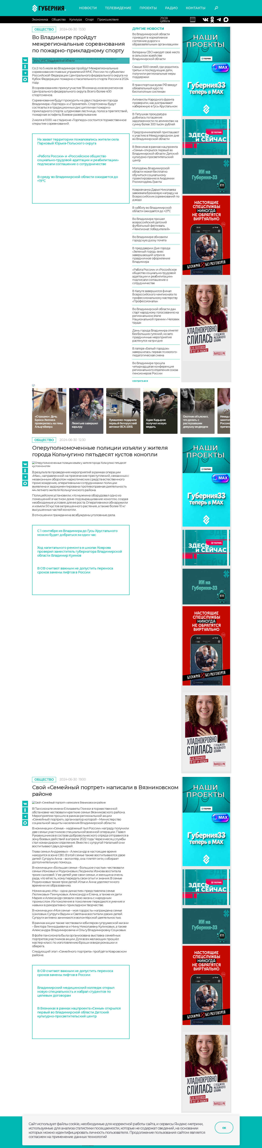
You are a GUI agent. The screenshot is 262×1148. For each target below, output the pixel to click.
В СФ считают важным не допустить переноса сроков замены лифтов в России (75, 570)
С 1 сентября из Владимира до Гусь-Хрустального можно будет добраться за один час (77, 533)
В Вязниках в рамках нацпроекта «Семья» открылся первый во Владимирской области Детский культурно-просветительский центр (155, 153)
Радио (171, 8)
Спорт (89, 19)
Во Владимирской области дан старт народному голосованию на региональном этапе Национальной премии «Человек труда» (155, 315)
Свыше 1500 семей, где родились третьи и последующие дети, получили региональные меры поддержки (155, 72)
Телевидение (118, 8)
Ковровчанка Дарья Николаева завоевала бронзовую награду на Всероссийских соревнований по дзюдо (155, 195)
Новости (88, 8)
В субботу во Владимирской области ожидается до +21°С (151, 209)
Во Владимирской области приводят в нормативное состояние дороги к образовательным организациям (155, 39)
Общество (59, 19)
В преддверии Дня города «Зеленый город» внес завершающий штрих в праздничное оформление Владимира (151, 255)
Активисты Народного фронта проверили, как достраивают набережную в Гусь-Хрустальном (154, 103)
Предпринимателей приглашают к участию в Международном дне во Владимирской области (155, 135)
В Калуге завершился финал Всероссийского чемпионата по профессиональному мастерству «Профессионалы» (155, 296)
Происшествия (107, 19)
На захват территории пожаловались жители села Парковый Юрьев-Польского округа (78, 141)
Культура (75, 19)
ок (224, 1128)
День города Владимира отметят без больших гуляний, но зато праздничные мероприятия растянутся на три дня (155, 335)
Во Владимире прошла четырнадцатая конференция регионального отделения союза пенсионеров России (155, 368)
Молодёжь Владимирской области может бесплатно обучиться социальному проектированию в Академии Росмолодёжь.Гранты (153, 175)
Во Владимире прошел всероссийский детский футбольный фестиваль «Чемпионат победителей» (151, 224)
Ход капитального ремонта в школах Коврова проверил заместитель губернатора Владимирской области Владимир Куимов (79, 551)
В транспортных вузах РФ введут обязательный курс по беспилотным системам (154, 88)
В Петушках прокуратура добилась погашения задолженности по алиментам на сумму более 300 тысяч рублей (155, 119)
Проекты (148, 8)
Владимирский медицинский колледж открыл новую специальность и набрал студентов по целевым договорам (75, 992)
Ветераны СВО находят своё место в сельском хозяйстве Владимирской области (156, 56)
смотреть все (140, 381)
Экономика (40, 19)
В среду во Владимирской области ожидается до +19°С (77, 179)
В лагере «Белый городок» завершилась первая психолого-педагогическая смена (154, 352)
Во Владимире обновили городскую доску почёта (150, 238)
